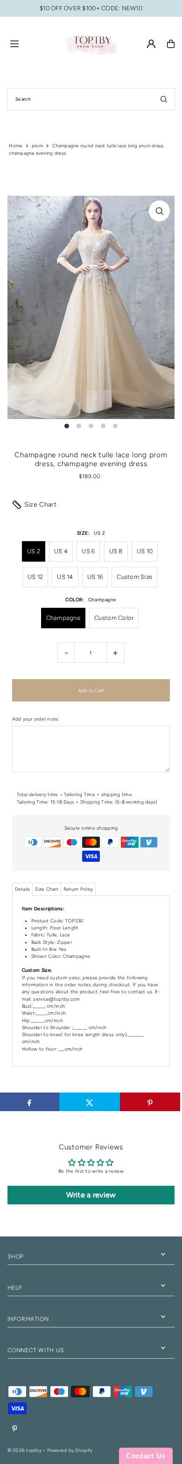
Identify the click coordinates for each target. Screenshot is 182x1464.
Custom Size (134, 576)
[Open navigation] (32, 43)
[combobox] (91, 99)
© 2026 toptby (24, 1450)
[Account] (151, 44)
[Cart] (171, 44)
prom (37, 146)
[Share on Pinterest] (150, 1102)
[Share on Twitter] (89, 1102)
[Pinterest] (14, 1429)
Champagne (63, 617)
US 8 (116, 551)
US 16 (95, 576)
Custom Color (113, 617)
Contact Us (146, 1456)
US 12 (35, 576)
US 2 (33, 551)
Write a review (91, 1194)
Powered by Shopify (70, 1450)
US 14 (65, 576)
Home (15, 146)
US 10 (145, 551)
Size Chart (40, 505)
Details (22, 889)
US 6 (88, 551)
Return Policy (78, 889)
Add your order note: (35, 719)
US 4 (61, 551)
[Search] (164, 99)
